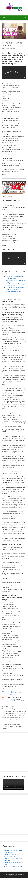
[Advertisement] (14, 754)
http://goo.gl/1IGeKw (18, 701)
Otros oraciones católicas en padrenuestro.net (13, 693)
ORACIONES (12, 706)
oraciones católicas (11, 722)
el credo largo (17, 717)
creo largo (10, 717)
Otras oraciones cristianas (13, 291)
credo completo (15, 711)
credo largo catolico (11, 715)
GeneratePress (14, 876)
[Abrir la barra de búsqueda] (26, 17)
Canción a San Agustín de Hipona (12, 866)
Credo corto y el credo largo (12, 724)
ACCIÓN (6, 706)
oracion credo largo (7, 720)
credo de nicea (15, 713)
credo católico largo (9, 709)
